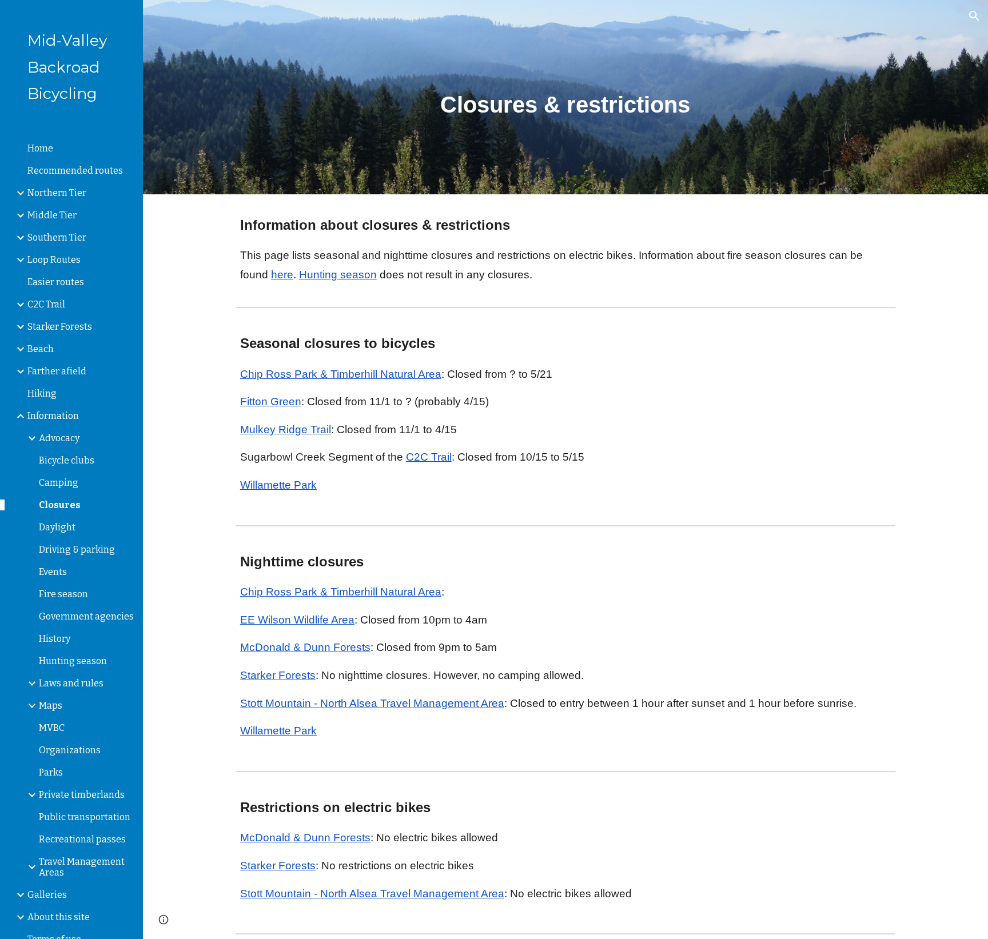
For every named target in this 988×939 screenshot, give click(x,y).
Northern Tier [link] (56, 192)
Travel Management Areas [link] (82, 867)
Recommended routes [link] (75, 170)
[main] (565, 97)
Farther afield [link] (56, 371)
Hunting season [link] (73, 661)
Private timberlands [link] (82, 794)
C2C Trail (429, 457)
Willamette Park (278, 485)
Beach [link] (40, 348)
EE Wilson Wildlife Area (297, 620)
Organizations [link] (70, 750)
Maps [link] (50, 705)
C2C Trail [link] (46, 304)
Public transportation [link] (84, 817)
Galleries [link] (47, 894)
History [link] (54, 638)
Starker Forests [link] (59, 326)
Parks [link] (51, 772)
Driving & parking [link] (77, 549)
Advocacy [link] (59, 438)
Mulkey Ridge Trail (285, 429)
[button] (974, 16)
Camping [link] (58, 482)
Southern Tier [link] (56, 237)
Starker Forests (278, 675)
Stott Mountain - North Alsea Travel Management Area (372, 703)
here (282, 275)
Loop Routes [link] (54, 259)
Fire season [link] (63, 594)
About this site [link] (58, 917)
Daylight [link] (57, 527)
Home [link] (40, 148)
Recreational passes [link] (82, 839)
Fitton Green (270, 401)
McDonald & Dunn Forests (305, 647)
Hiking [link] (42, 393)
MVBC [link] (52, 727)
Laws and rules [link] (71, 683)
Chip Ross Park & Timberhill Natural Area (340, 374)
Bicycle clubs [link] (66, 460)
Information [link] (53, 415)
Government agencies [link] (86, 616)
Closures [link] (60, 505)
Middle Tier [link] (52, 215)
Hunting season (338, 275)
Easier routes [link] (55, 282)
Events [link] (53, 571)
